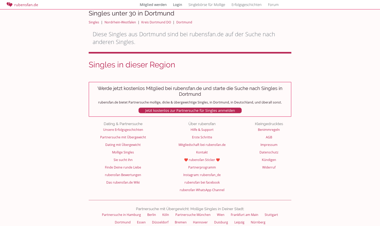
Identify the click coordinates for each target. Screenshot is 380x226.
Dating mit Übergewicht (123, 145)
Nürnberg (258, 222)
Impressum (268, 145)
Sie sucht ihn (123, 160)
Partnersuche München (193, 215)
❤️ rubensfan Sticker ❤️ (202, 160)
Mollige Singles (123, 152)
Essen (141, 222)
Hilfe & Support (202, 129)
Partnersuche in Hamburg (121, 215)
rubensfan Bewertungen (123, 175)
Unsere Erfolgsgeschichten (123, 129)
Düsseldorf (160, 222)
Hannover (200, 222)
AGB (269, 137)
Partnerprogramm (202, 167)
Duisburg (221, 222)
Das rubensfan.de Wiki (123, 182)
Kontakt (202, 152)
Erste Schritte (202, 137)
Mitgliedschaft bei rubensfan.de (202, 145)
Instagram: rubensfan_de (202, 175)
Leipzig (239, 222)
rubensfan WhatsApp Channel (202, 190)
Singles (94, 22)
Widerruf (269, 167)
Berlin (151, 215)
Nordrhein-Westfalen (120, 22)
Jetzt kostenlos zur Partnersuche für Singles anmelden (190, 110)
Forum (273, 4)
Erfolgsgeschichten (247, 4)
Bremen (181, 222)
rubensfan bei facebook (202, 182)
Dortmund (184, 22)
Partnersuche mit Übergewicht (123, 137)
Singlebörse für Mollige (206, 4)
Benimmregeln (269, 129)
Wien (220, 215)
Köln (165, 215)
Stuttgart (271, 215)
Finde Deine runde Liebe (123, 167)
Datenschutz (268, 152)
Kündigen (269, 160)
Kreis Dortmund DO (156, 22)
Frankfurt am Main (244, 215)
